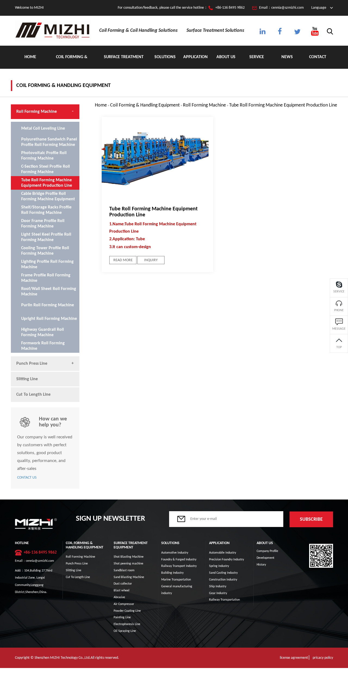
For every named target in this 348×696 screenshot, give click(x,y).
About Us (225, 57)
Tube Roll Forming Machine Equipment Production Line (283, 105)
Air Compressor (124, 604)
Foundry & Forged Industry (178, 559)
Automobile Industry (222, 552)
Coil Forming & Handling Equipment (71, 62)
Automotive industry (174, 552)
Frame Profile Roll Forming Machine (45, 278)
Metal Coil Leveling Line (43, 128)
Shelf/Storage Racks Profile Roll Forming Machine (46, 210)
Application (195, 57)
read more (123, 260)
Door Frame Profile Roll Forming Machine (42, 224)
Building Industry (172, 573)
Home (30, 57)
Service (256, 57)
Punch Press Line (31, 363)
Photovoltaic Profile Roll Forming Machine (44, 156)
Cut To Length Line (33, 394)
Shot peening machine (128, 563)
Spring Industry (219, 566)
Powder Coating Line (127, 611)
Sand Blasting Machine (129, 577)
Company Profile (267, 551)
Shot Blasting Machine (129, 556)
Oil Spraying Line (125, 631)
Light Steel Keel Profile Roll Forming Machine (46, 237)
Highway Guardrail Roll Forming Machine (42, 332)
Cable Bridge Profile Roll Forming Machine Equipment (48, 196)
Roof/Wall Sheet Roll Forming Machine (48, 291)
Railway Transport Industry (179, 566)
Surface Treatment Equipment (124, 62)
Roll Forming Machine (204, 105)
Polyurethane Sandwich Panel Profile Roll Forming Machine (49, 142)
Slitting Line (27, 379)
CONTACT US (26, 478)
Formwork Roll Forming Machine (43, 346)
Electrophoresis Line (127, 624)
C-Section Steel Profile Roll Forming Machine (45, 169)
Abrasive (119, 597)
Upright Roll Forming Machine (49, 319)
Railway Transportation (224, 599)
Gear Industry (218, 593)
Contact (317, 57)
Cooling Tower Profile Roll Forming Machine (45, 251)
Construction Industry (223, 579)
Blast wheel (121, 590)
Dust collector (123, 583)
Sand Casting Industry (223, 573)
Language (318, 8)
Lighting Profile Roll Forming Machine (47, 264)
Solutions (165, 57)
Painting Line (122, 617)
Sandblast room (124, 570)
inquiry (151, 260)
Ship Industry (217, 586)
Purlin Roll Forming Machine (47, 305)
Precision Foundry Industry (226, 559)
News (287, 57)
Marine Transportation (176, 579)
